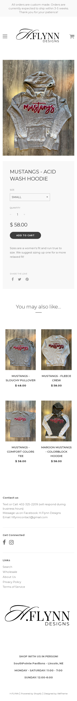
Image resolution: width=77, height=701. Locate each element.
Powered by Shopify (31, 693)
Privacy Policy (12, 582)
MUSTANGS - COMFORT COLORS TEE (20, 452)
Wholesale (10, 572)
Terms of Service (14, 586)
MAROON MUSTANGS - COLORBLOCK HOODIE (56, 452)
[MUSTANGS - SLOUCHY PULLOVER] (20, 349)
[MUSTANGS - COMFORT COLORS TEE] (20, 420)
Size (12, 190)
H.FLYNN (14, 693)
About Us (9, 577)
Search (7, 567)
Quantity (15, 208)
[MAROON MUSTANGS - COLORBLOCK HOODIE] (56, 420)
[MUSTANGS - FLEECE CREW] (56, 349)
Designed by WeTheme (56, 693)
